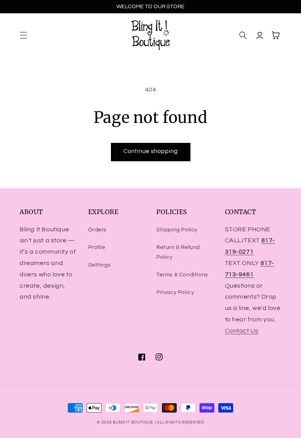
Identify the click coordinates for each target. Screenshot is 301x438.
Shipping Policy (177, 230)
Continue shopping (150, 151)
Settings (99, 265)
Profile (96, 247)
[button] (23, 35)
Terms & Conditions (182, 275)
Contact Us (242, 331)
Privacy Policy (175, 292)
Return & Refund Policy (178, 252)
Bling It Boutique (133, 422)
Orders (97, 230)
